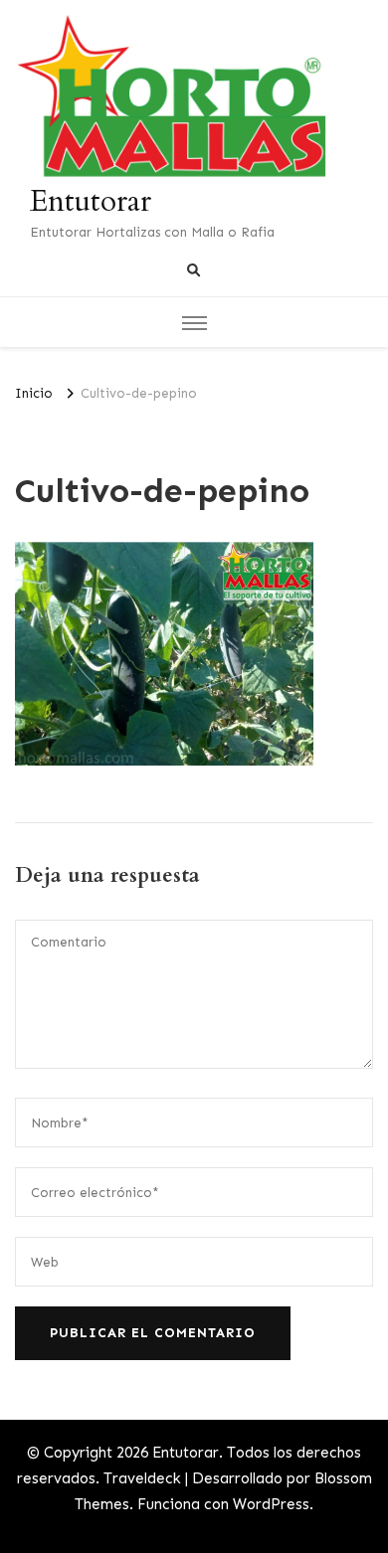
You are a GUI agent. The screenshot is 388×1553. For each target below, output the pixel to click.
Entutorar (90, 201)
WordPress (271, 1504)
